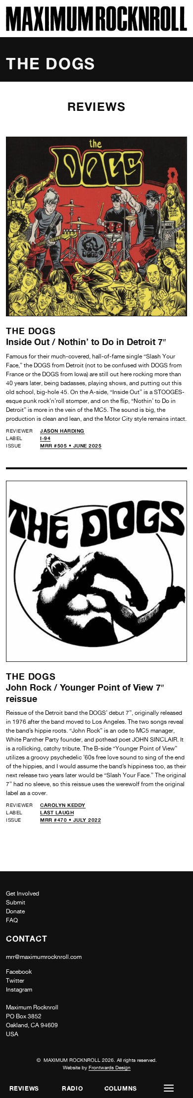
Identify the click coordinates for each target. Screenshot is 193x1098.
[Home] (96, 28)
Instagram (19, 989)
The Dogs (31, 330)
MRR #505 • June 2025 (70, 446)
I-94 (45, 438)
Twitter (15, 980)
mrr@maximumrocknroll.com (44, 956)
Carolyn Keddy (63, 805)
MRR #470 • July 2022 (70, 820)
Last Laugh (57, 812)
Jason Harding (62, 431)
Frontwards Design (110, 1067)
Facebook (19, 971)
